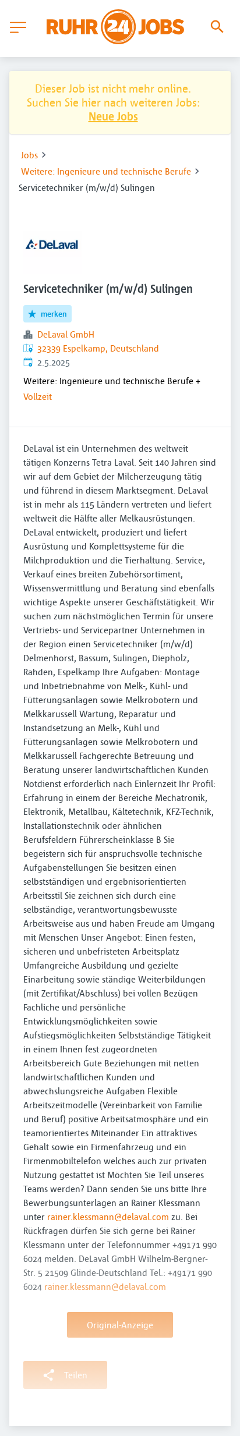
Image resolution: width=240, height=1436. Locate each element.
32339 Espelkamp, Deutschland (98, 348)
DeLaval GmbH (65, 334)
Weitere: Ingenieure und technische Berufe (106, 171)
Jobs (29, 155)
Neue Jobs (113, 116)
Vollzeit (37, 396)
